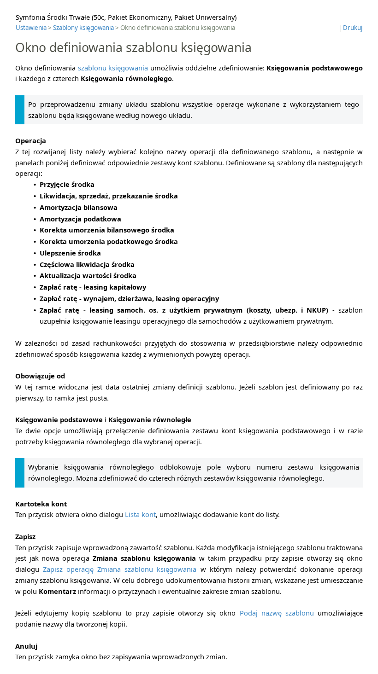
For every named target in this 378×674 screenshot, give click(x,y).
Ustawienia (31, 27)
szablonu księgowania (113, 67)
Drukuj (352, 27)
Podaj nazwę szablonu (277, 612)
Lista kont (140, 514)
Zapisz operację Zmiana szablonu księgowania (119, 569)
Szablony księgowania (83, 27)
